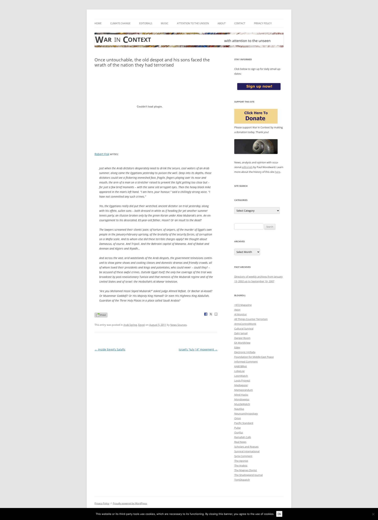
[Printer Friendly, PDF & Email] (100, 314)
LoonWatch (241, 376)
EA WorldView (242, 342)
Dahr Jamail (240, 333)
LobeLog (239, 371)
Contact (239, 23)
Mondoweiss (241, 399)
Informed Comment (246, 361)
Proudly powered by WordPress (130, 503)
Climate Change (120, 23)
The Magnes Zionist (245, 470)
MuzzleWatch (242, 404)
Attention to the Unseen (193, 23)
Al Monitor (240, 314)
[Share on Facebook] (205, 314)
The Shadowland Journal (248, 475)
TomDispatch (242, 479)
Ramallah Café (242, 437)
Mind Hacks (241, 394)
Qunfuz (238, 432)
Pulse (237, 427)
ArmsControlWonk (245, 324)
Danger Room (242, 338)
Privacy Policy (263, 23)
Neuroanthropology (246, 413)
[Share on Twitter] (210, 314)
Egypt (141, 325)
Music (164, 23)
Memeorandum (243, 390)
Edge (237, 347)
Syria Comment (243, 456)
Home (98, 23)
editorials (247, 167)
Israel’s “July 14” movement (198, 349)
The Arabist (240, 465)
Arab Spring (130, 325)
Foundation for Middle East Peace (254, 357)
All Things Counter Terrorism (251, 319)
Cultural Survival (243, 328)
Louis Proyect (242, 380)
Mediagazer (241, 385)
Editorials (145, 23)
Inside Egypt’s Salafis (109, 349)
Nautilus (239, 409)
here (277, 172)
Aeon (237, 309)
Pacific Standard (243, 423)
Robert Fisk (101, 154)
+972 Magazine (243, 305)
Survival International (246, 451)
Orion (237, 418)
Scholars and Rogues (246, 446)
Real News (240, 442)
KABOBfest (240, 366)
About (222, 23)
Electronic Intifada (244, 352)
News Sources (178, 325)
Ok (279, 513)
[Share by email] (216, 314)
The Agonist (241, 461)
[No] (373, 514)
